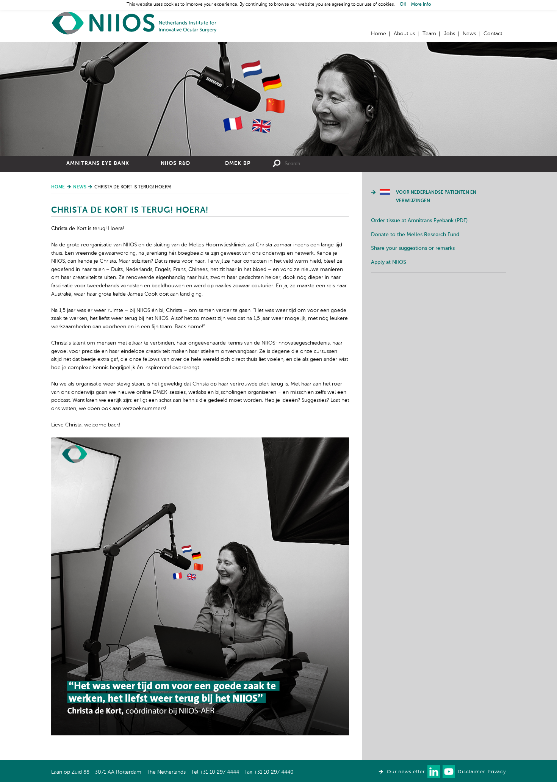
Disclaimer (471, 771)
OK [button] (403, 4)
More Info (421, 4)
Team (429, 33)
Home (134, 23)
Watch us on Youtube (449, 771)
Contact (492, 33)
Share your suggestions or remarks (413, 248)
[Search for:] (339, 163)
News (469, 33)
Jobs (449, 33)
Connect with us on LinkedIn (433, 771)
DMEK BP (237, 163)
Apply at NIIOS (388, 262)
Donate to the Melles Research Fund (415, 234)
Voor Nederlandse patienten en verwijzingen (436, 196)
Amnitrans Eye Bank (97, 163)
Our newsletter (406, 771)
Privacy (497, 771)
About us (404, 33)
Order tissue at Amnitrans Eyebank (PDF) (419, 220)
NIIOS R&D (175, 163)
